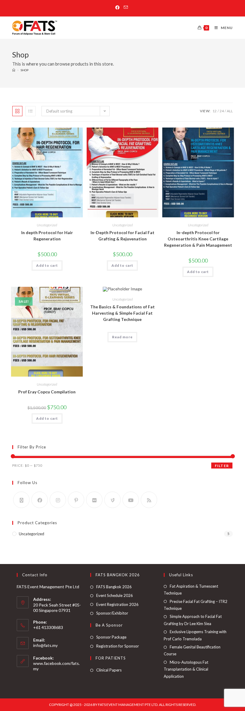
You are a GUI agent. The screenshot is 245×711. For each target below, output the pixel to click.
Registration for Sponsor (117, 646)
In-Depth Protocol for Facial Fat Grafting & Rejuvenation (122, 235)
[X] (21, 500)
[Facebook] (39, 500)
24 (222, 111)
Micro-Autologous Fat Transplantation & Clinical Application (186, 669)
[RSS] (149, 500)
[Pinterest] (76, 500)
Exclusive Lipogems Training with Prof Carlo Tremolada (195, 635)
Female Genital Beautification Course (192, 650)
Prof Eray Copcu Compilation (47, 391)
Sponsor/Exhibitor (112, 613)
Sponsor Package (111, 637)
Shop (24, 70)
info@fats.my (45, 645)
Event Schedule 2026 (114, 595)
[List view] (30, 111)
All (230, 111)
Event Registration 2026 (117, 604)
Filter (222, 465)
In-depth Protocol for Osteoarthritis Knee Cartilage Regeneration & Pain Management (198, 239)
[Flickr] (94, 500)
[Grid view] (17, 111)
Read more (122, 337)
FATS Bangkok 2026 (114, 586)
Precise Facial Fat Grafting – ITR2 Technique (195, 605)
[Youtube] (130, 500)
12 (214, 111)
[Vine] (112, 500)
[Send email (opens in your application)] (126, 7)
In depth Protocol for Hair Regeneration (47, 235)
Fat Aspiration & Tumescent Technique (191, 589)
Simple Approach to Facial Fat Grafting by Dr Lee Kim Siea (193, 620)
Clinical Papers (109, 670)
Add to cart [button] (47, 265)
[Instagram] (58, 500)
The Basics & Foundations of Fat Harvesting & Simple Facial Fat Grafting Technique (122, 313)
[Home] (13, 70)
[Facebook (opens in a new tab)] (118, 7)
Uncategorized (47, 225)
